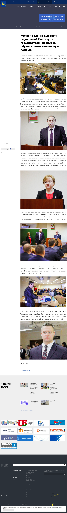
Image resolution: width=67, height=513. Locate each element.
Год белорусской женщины (25, 6)
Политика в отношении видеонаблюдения (30, 488)
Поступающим (41, 6)
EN (4, 495)
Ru (13, 2)
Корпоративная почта (29, 494)
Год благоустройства (17, 470)
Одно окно (27, 475)
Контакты (15, 484)
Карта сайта (28, 496)
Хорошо (12, 510)
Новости (11, 26)
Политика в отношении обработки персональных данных (30, 480)
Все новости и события (26, 410)
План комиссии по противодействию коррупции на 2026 (31, 485)
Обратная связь (3, 469)
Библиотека (28, 477)
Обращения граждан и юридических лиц (30, 473)
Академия (15, 477)
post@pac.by (6, 466)
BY (7, 495)
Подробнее (5, 510)
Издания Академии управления (31, 470)
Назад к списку (26, 370)
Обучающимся (53, 6)
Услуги (14, 479)
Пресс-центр (5, 26)
